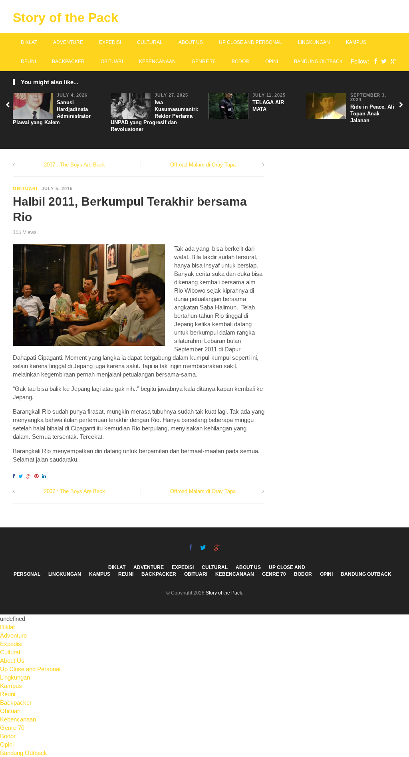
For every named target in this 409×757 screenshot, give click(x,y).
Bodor (240, 61)
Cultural (150, 42)
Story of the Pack (65, 17)
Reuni (28, 61)
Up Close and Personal (250, 42)
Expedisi (110, 42)
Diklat (29, 42)
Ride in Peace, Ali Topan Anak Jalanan (372, 113)
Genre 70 (204, 61)
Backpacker (68, 61)
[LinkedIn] (45, 476)
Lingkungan (314, 42)
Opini (271, 61)
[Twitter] (382, 61)
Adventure (68, 42)
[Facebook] (374, 61)
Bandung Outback (318, 61)
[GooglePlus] (391, 61)
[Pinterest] (37, 476)
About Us (191, 42)
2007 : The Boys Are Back (74, 165)
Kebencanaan (157, 61)
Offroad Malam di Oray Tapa (203, 165)
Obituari (112, 61)
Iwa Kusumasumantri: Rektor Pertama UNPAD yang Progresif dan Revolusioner (155, 116)
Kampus (356, 42)
